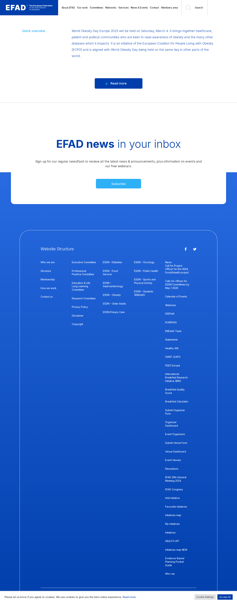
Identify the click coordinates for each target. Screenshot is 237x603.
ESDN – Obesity (112, 294)
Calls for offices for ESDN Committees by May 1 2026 (177, 284)
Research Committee (84, 298)
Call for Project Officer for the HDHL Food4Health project (177, 269)
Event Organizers (175, 434)
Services (124, 7)
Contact (154, 7)
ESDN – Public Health (146, 270)
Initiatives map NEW (176, 549)
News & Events (139, 7)
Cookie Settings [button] (205, 597)
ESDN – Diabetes (112, 262)
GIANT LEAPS (172, 356)
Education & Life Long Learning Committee (81, 286)
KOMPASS (171, 322)
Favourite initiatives (176, 506)
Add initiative (172, 497)
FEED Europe (172, 365)
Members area (169, 7)
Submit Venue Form (176, 442)
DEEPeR (169, 313)
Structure (46, 270)
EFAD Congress (174, 489)
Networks (110, 7)
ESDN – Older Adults (114, 303)
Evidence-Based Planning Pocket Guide (174, 561)
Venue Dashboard (175, 451)
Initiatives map (173, 515)
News (168, 262)
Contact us (47, 296)
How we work (48, 288)
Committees (96, 7)
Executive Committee (84, 262)
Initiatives (170, 532)
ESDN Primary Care (114, 312)
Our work (82, 7)
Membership (48, 279)
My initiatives (172, 523)
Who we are (48, 262)
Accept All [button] (225, 597)
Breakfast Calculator (176, 401)
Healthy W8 (172, 348)
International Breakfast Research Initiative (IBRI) (176, 377)
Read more (119, 83)
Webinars (170, 305)
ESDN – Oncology (144, 262)
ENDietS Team (173, 331)
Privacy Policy (80, 306)
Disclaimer (77, 315)
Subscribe (118, 184)
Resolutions (171, 468)
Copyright (77, 324)
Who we (170, 573)
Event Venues (173, 460)
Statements (171, 339)
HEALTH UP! (172, 541)
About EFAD (68, 7)
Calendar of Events (176, 296)
